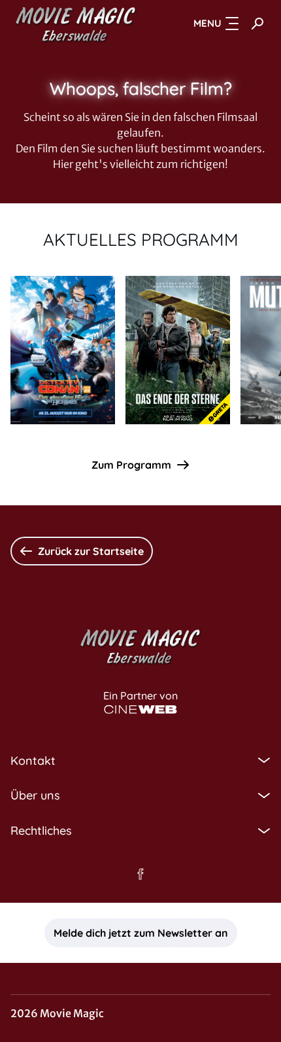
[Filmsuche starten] (257, 23)
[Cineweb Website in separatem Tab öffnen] (140, 709)
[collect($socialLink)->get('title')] (140, 874)
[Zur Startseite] (75, 23)
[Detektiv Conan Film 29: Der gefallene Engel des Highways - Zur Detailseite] (62, 350)
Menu (207, 23)
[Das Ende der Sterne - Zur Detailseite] (177, 350)
